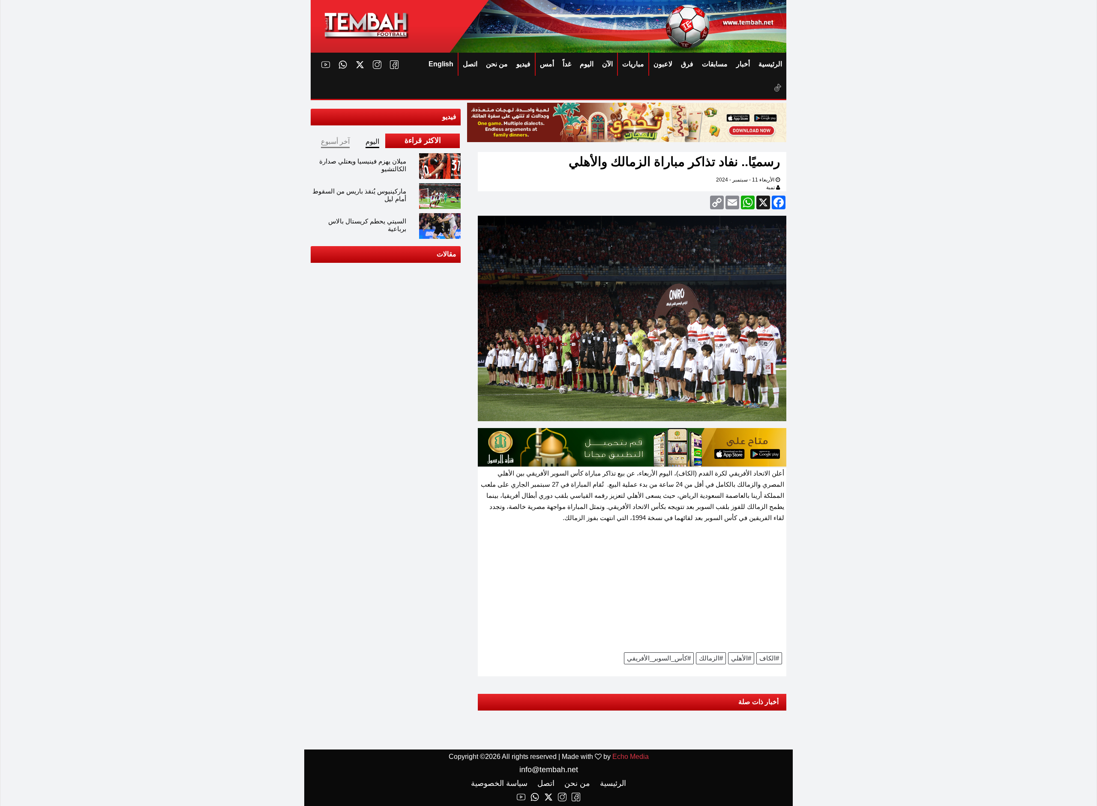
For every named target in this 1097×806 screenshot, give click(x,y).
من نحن (497, 64)
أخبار (743, 64)
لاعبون (662, 64)
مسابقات (715, 64)
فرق (687, 64)
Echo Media (630, 756)
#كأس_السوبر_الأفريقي (659, 658)
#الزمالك (711, 658)
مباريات (633, 64)
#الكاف (769, 658)
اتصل (470, 64)
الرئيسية (770, 64)
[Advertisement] (632, 590)
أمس (547, 64)
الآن (607, 64)
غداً (567, 64)
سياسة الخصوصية (499, 783)
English (441, 64)
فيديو (523, 64)
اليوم (586, 64)
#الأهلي (741, 658)
